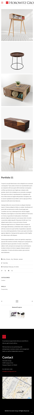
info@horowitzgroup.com (9, 371)
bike (4, 259)
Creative (3, 280)
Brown (8, 259)
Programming (4, 289)
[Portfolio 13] (13, 314)
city (12, 259)
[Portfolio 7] (21, 315)
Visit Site (5, 263)
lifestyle (16, 259)
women (21, 259)
